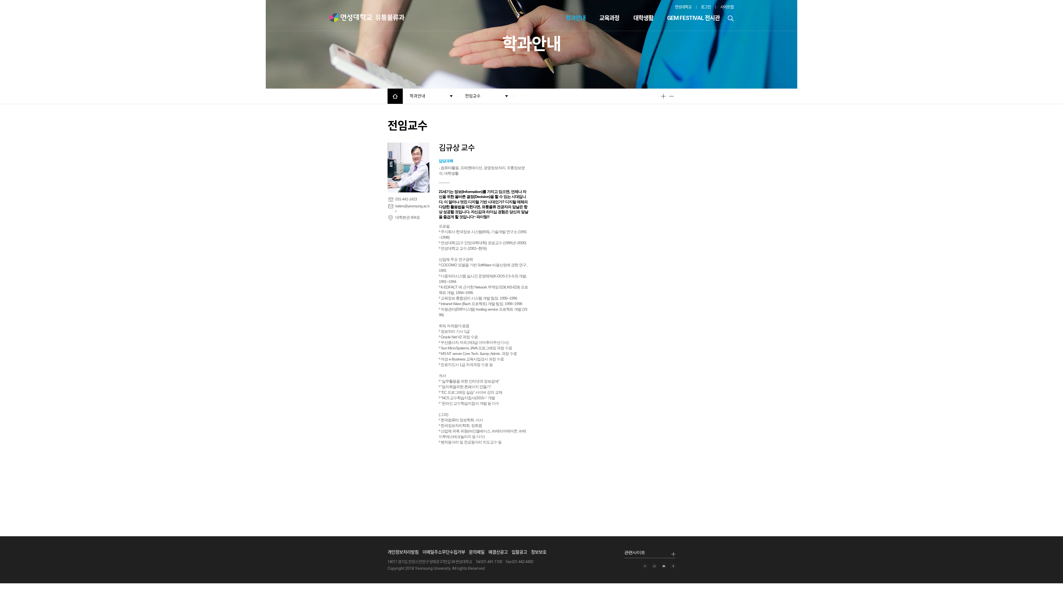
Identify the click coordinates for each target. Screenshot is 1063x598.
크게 (663, 96)
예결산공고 (498, 552)
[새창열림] (645, 566)
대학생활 (643, 18)
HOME (395, 96)
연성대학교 (683, 7)
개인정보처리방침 (403, 552)
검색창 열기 (731, 18)
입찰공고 (519, 552)
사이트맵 (727, 7)
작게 (671, 96)
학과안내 (575, 18)
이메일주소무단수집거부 (443, 552)
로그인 (706, 7)
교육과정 (609, 18)
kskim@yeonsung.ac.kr (412, 208)
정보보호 (538, 552)
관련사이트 (634, 552)
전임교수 (473, 96)
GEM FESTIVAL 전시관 (693, 18)
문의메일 (476, 552)
